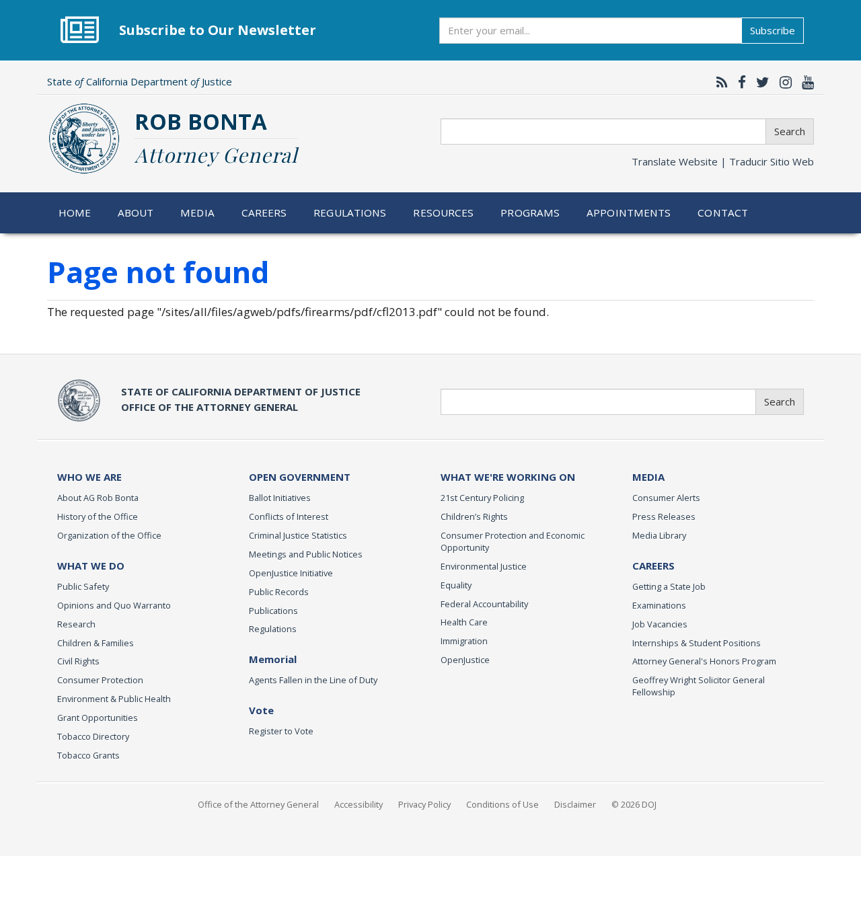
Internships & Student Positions (696, 643)
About (136, 212)
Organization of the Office (109, 535)
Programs (530, 212)
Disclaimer (575, 804)
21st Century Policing (482, 498)
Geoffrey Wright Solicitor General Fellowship (698, 686)
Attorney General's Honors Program (704, 661)
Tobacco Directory (93, 736)
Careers (264, 212)
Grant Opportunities (97, 717)
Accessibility (358, 804)
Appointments (629, 212)
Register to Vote (281, 731)
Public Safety (83, 586)
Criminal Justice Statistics (298, 535)
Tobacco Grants (88, 755)
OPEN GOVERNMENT (299, 477)
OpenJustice (465, 660)
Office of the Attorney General (258, 804)
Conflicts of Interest (288, 516)
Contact (723, 212)
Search (789, 131)
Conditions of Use (502, 804)
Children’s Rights (474, 516)
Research (76, 624)
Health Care (464, 622)
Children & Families (95, 643)
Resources (443, 212)
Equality (456, 585)
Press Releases (664, 516)
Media (197, 212)
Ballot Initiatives (280, 498)
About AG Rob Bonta (98, 498)
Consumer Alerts (666, 498)
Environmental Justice (484, 566)
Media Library (659, 535)
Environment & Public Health (114, 699)
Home (75, 212)
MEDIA (648, 477)
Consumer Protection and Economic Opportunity (513, 541)
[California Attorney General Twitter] (759, 82)
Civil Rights (78, 661)
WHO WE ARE (89, 477)
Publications (273, 611)
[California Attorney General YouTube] (804, 82)
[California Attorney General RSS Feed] (719, 82)
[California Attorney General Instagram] (782, 82)
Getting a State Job (669, 586)
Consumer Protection (100, 680)
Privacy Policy (424, 804)
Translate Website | (723, 161)
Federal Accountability (484, 604)
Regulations (349, 212)
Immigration (464, 641)
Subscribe (772, 30)
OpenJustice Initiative (291, 573)
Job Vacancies (659, 624)
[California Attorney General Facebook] (738, 82)
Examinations (659, 605)
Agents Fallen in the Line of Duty (313, 680)
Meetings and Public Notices (306, 554)
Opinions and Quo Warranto (114, 605)
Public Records (279, 592)
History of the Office (97, 516)
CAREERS (653, 565)
